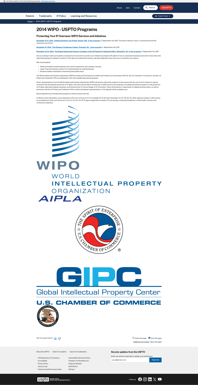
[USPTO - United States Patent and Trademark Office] (53, 381)
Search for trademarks (78, 352)
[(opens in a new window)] (144, 380)
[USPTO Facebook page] (139, 380)
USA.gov (71, 369)
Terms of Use (42, 366)
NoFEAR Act (73, 366)
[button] (139, 339)
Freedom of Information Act (78, 361)
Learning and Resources (84, 16)
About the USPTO (42, 352)
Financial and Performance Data (50, 369)
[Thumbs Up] (55, 338)
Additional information (141, 342)
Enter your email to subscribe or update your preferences (132, 356)
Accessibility (42, 361)
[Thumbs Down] (59, 338)
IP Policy (61, 16)
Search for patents (59, 352)
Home (30, 21)
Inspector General (75, 364)
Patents (30, 16)
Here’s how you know (48, 1)
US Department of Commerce (49, 358)
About (119, 8)
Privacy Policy (43, 364)
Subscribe (155, 360)
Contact (137, 8)
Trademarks (45, 16)
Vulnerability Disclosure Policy (79, 358)
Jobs (128, 8)
